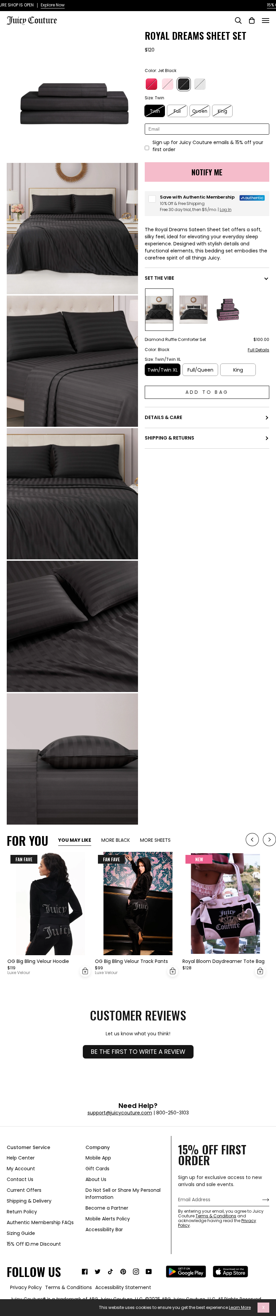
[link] (85, 1272)
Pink (167, 84)
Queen (199, 111)
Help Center (21, 1157)
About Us (95, 1179)
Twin (155, 111)
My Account (21, 1168)
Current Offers (24, 1190)
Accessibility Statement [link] (123, 1287)
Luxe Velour (18, 972)
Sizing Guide (21, 1233)
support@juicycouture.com (120, 1112)
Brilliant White (200, 84)
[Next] (269, 840)
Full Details (258, 350)
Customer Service (28, 1147)
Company (97, 1147)
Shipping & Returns (169, 438)
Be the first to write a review (138, 1051)
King (222, 111)
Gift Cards (97, 1168)
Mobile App (98, 1157)
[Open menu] (265, 20)
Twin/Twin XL (162, 370)
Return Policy (22, 1211)
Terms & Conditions (216, 1216)
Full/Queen (200, 370)
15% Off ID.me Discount (34, 1244)
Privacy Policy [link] (26, 1287)
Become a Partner (106, 1208)
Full (177, 111)
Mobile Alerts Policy (107, 1218)
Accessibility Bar (104, 1229)
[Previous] (252, 840)
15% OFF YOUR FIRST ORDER (138, 5)
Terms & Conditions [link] (68, 1287)
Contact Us (20, 1179)
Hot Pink (151, 84)
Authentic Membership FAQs (40, 1222)
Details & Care (163, 417)
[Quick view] (85, 971)
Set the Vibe (159, 278)
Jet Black (184, 84)
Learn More (240, 1307)
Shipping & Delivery (29, 1201)
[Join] (260, 1199)
